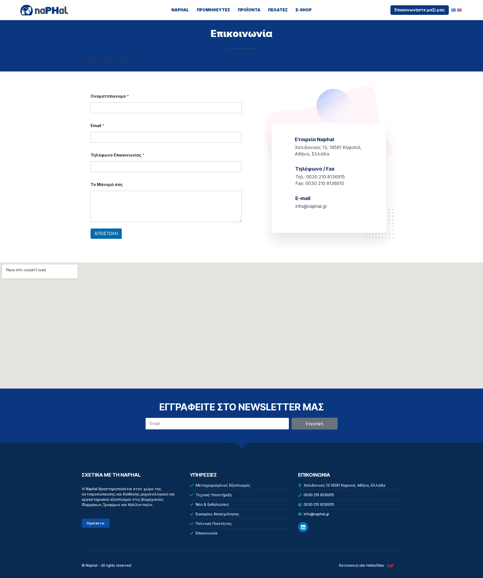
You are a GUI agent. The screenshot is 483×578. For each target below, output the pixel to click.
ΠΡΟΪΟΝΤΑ (249, 9)
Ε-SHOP (304, 9)
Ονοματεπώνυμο (110, 96)
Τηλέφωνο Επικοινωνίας (118, 155)
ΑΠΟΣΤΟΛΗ (106, 233)
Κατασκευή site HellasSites (361, 565)
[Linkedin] (303, 527)
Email (97, 125)
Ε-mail (302, 198)
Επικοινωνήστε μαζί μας (419, 9)
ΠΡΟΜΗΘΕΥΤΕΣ (213, 9)
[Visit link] (392, 565)
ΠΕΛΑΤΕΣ (278, 9)
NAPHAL (180, 9)
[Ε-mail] (288, 199)
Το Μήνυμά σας (107, 184)
